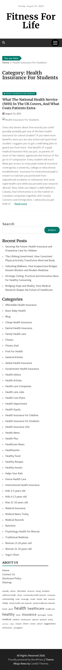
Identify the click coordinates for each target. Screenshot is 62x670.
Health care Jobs (14, 392)
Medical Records (14, 519)
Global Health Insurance (18, 363)
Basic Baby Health (15, 310)
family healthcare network (44, 603)
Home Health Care (15, 479)
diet (45, 599)
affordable (21, 591)
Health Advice (13, 374)
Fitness (9, 339)
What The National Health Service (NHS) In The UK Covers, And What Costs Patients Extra (30, 103)
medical (6, 619)
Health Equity (13, 409)
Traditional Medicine (16, 537)
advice (13, 591)
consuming (8, 599)
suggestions (50, 623)
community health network (34, 595)
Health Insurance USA (17, 427)
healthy (8, 614)
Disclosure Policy (11, 578)
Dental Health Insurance (18, 328)
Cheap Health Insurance (18, 322)
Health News (12, 432)
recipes (18, 623)
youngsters (18, 628)
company (51, 595)
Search (8, 223)
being (38, 591)
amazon (30, 591)
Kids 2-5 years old (15, 490)
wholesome (7, 628)
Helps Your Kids (14, 473)
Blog (8, 316)
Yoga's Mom (12, 554)
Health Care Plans (15, 397)
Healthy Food (12, 456)
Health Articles (13, 380)
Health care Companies (18, 386)
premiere (5, 624)
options (35, 619)
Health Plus (11, 438)
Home (5, 570)
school (39, 623)
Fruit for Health (14, 351)
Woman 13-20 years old (18, 543)
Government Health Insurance (22, 368)
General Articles (14, 357)
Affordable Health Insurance (20, 305)
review (33, 623)
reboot (12, 624)
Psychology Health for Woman (22, 531)
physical (43, 619)
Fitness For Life (31, 21)
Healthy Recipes (14, 461)
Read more (20, 203)
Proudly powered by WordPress (26, 659)
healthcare (36, 608)
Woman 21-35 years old (18, 549)
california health (9, 595)
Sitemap (7, 582)
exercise (51, 599)
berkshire (46, 591)
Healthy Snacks (13, 467)
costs (17, 599)
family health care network (20, 603)
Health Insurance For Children (21, 415)
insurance (29, 614)
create (32, 599)
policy (50, 619)
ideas (18, 615)
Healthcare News (15, 444)
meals (49, 615)
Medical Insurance (15, 508)
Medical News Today (17, 514)
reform (26, 623)
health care (50, 609)
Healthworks (12, 450)
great (11, 609)
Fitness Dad (12, 345)
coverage (25, 599)
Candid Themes (39, 663)
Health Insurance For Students (22, 421)
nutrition (16, 619)
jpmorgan (42, 615)
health (20, 608)
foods (4, 609)
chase (19, 595)
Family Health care (15, 334)
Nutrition (10, 525)
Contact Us (8, 574)
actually (5, 591)
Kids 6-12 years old (16, 496)
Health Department (16, 403)
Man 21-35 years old (16, 502)
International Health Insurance (22, 485)
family (5, 603)
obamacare (26, 619)
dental (39, 599)
